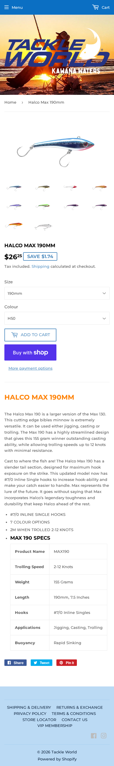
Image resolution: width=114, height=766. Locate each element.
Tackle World (64, 752)
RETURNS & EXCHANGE (79, 707)
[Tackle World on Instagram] (104, 736)
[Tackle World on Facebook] (94, 736)
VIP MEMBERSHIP (54, 725)
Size (8, 281)
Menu (17, 7)
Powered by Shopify (57, 759)
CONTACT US (74, 719)
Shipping (40, 266)
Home (10, 102)
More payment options (30, 368)
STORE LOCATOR (39, 719)
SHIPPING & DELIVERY (29, 707)
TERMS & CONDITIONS (74, 713)
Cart (105, 7)
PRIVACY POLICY (30, 713)
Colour (11, 306)
